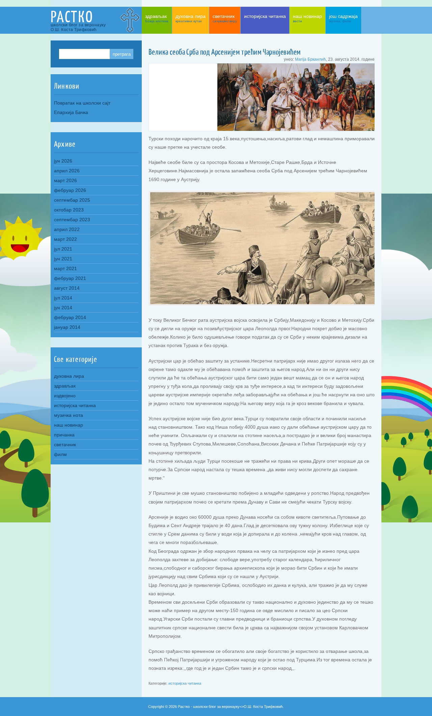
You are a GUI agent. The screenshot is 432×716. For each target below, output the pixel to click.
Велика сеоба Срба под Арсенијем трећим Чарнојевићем (224, 52)
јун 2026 (63, 161)
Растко (72, 17)
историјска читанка (184, 683)
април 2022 (67, 229)
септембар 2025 (72, 200)
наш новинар (68, 425)
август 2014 (67, 288)
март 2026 (65, 180)
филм (60, 454)
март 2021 (65, 268)
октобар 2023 (69, 209)
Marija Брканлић (310, 59)
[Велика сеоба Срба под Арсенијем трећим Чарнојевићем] (299, 129)
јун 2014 (63, 307)
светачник (65, 444)
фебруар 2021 (70, 278)
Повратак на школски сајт (82, 103)
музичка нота (68, 415)
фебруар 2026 (70, 190)
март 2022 (65, 239)
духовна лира (69, 376)
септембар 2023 (72, 219)
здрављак (65, 386)
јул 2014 (63, 297)
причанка (64, 434)
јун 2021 (63, 258)
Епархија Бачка (71, 112)
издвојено (65, 395)
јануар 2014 (67, 327)
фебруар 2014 (70, 317)
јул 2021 (63, 249)
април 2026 (67, 170)
